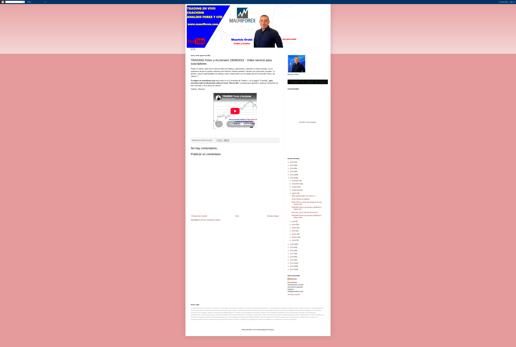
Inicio (237, 216)
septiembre (296, 190)
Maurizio (293, 279)
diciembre (296, 181)
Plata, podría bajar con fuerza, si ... (304, 196)
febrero (295, 237)
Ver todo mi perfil (294, 295)
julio (293, 221)
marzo (294, 234)
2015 (292, 260)
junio (294, 224)
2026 (292, 162)
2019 (292, 247)
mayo (294, 228)
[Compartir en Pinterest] (228, 140)
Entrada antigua (273, 216)
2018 (292, 251)
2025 (292, 165)
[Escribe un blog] (220, 140)
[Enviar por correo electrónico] (217, 140)
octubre (295, 187)
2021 (292, 178)
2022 (292, 175)
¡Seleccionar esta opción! (295, 81)
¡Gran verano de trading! (300, 199)
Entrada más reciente (199, 216)
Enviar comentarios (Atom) (211, 220)
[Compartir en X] (223, 140)
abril (293, 231)
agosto (294, 193)
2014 (292, 263)
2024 (292, 168)
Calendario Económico (309, 81)
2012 (292, 269)
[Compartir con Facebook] (225, 140)
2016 (292, 257)
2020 (292, 244)
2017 (292, 254)
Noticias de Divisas (322, 81)
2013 (292, 266)
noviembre (296, 184)
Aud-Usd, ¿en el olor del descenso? (305, 212)
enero (294, 240)
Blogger (271, 330)
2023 (292, 171)
